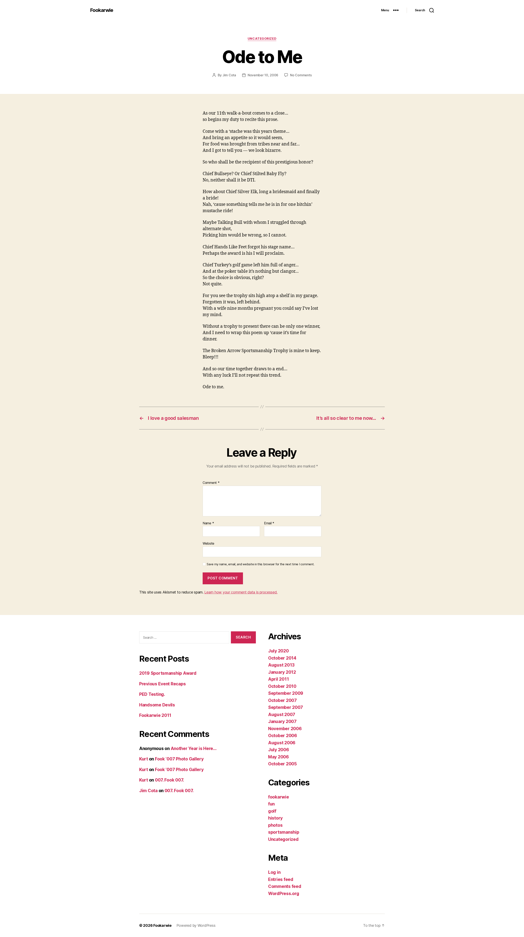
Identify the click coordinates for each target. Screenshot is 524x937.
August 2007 (281, 714)
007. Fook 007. (169, 780)
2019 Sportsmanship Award (167, 673)
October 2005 (282, 763)
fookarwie (278, 797)
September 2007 (285, 707)
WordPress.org (283, 893)
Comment (211, 483)
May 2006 (278, 756)
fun (271, 803)
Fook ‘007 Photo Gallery (179, 758)
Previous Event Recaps (162, 683)
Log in (274, 872)
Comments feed (284, 886)
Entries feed (280, 879)
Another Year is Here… (194, 748)
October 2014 (282, 658)
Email (269, 523)
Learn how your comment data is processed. (240, 592)
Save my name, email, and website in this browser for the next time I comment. (260, 564)
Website (208, 543)
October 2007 (282, 700)
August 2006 (281, 742)
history (275, 818)
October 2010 (282, 686)
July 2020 (278, 650)
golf (272, 811)
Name (208, 523)
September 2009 (285, 693)
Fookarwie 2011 (155, 715)
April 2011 (278, 679)
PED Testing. (152, 694)
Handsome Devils (157, 704)
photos (275, 825)
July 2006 (278, 749)
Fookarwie (101, 10)
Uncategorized (262, 39)
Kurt (143, 758)
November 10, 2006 (263, 75)
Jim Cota (229, 75)
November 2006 (285, 728)
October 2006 (282, 735)
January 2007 (282, 721)
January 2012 (282, 672)
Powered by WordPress (196, 925)
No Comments (301, 75)
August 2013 (281, 665)
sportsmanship (283, 832)
